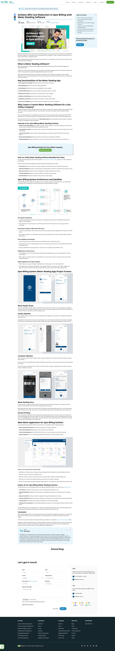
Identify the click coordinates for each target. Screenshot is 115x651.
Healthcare (40, 623)
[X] (15, 17)
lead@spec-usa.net (79, 596)
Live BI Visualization (76, 630)
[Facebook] (15, 15)
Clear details (55, 608)
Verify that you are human (27, 604)
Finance (40, 628)
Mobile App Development (23, 633)
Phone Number (29, 581)
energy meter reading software (50, 159)
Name (23, 569)
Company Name (48, 575)
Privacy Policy (61, 635)
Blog (23, 8)
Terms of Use (61, 638)
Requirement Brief (26, 586)
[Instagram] (70, 530)
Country (24, 575)
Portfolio (74, 633)
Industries (80, 2)
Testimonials (61, 628)
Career (95, 2)
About (67, 2)
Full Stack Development (23, 638)
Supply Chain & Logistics (43, 638)
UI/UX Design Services (23, 635)
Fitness (39, 626)
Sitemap (73, 635)
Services (74, 2)
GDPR (73, 638)
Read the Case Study (45, 150)
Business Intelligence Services (24, 628)
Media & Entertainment (43, 633)
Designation (47, 581)
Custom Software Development (25, 623)
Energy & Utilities (54, 22)
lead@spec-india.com (79, 579)
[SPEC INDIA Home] (19, 8)
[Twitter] (64, 530)
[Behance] (96, 646)
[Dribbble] (93, 646)
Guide (73, 626)
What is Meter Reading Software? (85, 17)
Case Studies (74, 628)
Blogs (73, 623)
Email (46, 569)
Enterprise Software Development (25, 626)
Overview (60, 623)
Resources (88, 2)
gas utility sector (67, 487)
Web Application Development (25, 630)
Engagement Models (63, 633)
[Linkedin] (15, 19)
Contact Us (101, 2)
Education (40, 630)
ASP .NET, (48, 22)
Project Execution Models (64, 630)
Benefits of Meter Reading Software (86, 29)
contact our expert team (62, 519)
